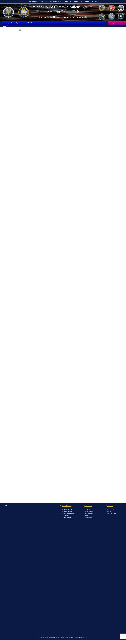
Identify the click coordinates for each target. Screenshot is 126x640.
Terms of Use (84, 637)
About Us (88, 509)
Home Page (6, 23)
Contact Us (88, 517)
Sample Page (15, 23)
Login (113, 23)
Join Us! (119, 23)
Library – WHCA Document (29, 23)
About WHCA (89, 511)
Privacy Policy (77, 637)
